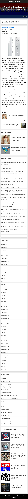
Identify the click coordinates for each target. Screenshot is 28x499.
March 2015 (4, 341)
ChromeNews (20, 495)
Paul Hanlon (4, 33)
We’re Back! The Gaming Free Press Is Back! (11, 178)
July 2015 (3, 329)
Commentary (4, 378)
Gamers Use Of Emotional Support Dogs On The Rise (13, 216)
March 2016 (4, 306)
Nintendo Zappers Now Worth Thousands (10, 187)
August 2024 (4, 250)
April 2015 (3, 338)
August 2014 (4, 358)
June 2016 (3, 298)
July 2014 (3, 360)
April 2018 (3, 253)
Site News (3, 406)
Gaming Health (4, 389)
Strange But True (5, 409)
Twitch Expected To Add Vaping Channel (10, 213)
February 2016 (4, 309)
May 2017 (3, 278)
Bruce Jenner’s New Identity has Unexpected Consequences (18, 139)
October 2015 (4, 321)
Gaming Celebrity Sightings (7, 387)
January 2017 (4, 289)
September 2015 (5, 323)
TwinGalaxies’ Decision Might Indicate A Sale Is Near (13, 202)
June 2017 (3, 275)
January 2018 (4, 258)
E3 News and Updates (6, 384)
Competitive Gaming (5, 381)
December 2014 (5, 346)
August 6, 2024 (14, 478)
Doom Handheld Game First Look (8, 184)
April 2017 (3, 281)
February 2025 (4, 244)
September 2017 (5, 270)
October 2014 (4, 352)
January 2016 (4, 312)
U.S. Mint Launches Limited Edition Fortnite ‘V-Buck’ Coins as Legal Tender (18, 446)
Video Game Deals (5, 418)
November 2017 (5, 264)
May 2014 (3, 366)
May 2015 (3, 335)
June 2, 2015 (10, 33)
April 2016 (3, 304)
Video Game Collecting (6, 412)
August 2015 (4, 326)
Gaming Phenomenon (6, 392)
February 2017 (4, 287)
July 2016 (3, 295)
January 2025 (4, 247)
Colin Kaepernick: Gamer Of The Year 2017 (10, 219)
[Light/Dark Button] (24, 16)
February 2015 (4, 343)
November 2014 (5, 349)
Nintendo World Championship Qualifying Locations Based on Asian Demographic (18, 149)
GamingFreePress (14, 7)
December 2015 (5, 315)
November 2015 (5, 318)
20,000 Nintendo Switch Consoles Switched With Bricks (14, 226)
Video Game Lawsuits (6, 423)
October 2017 (4, 267)
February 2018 (4, 255)
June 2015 (3, 332)
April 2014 (3, 369)
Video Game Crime (5, 415)
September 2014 (5, 355)
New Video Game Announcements (9, 395)
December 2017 (5, 261)
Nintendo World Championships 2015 (8, 27)
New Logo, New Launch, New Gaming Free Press (12, 176)
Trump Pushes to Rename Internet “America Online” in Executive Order (18, 436)
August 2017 (4, 272)
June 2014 (3, 363)
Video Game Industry (6, 421)
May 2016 (3, 301)
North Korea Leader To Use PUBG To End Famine (12, 181)
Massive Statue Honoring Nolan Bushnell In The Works (13, 194)
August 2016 (4, 292)
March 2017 (4, 284)
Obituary (3, 401)
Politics (3, 404)
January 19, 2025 (15, 468)
